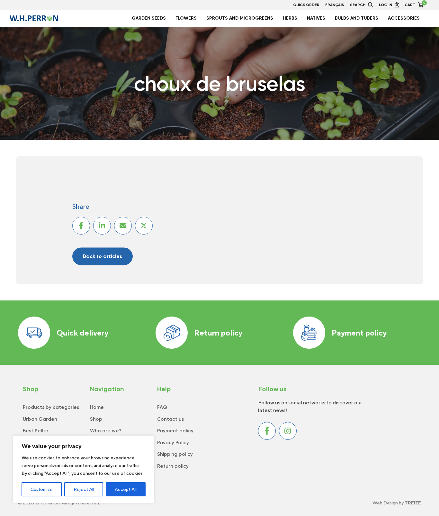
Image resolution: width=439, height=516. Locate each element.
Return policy (218, 332)
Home (97, 407)
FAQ (162, 407)
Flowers (186, 18)
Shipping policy (175, 454)
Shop (96, 419)
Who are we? (105, 431)
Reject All (84, 489)
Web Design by (396, 502)
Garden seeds (149, 18)
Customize (42, 489)
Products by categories (51, 407)
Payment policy (359, 332)
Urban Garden (40, 419)
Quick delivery (82, 332)
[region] (83, 469)
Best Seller (36, 431)
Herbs (290, 18)
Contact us (170, 419)
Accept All (126, 489)
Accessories (404, 18)
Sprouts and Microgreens (239, 18)
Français (334, 5)
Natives (316, 18)
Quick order (306, 5)
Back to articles (102, 256)
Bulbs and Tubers (356, 18)
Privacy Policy (173, 443)
